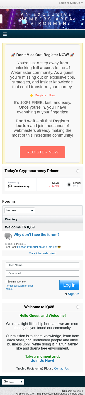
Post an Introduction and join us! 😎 (39, 247)
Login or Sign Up (69, 3)
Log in (69, 285)
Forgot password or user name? (19, 287)
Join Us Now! (42, 360)
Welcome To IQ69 (20, 227)
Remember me (17, 281)
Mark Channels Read (42, 253)
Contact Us (61, 368)
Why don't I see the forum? (37, 235)
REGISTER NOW (42, 152)
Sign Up (73, 294)
